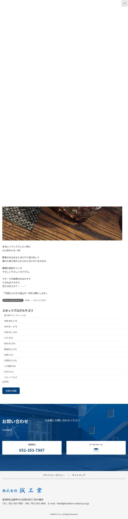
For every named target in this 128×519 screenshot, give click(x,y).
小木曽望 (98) (10, 366)
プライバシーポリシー (54, 475)
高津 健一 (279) (10, 326)
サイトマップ (78, 475)
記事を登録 (11, 390)
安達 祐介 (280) (10, 332)
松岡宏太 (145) (10, 360)
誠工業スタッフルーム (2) (15, 315)
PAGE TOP (122, 500)
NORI (27, 300)
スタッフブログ (39, 300)
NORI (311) (9, 371)
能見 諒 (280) (9, 343)
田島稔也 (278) (10, 349)
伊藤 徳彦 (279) (10, 320)
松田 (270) (8, 354)
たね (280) (8, 337)
